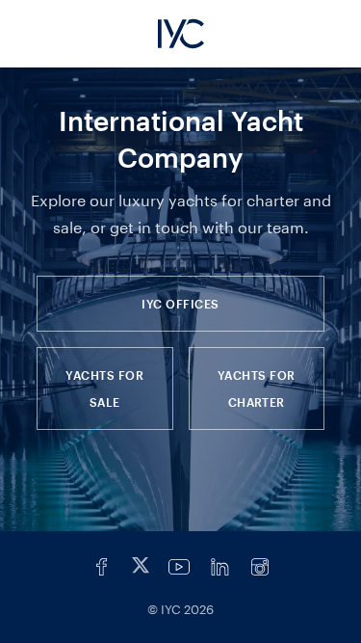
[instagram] (259, 566)
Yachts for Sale (104, 388)
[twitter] (140, 566)
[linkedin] (219, 566)
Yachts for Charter (257, 388)
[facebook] (102, 566)
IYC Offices (180, 303)
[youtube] (179, 566)
